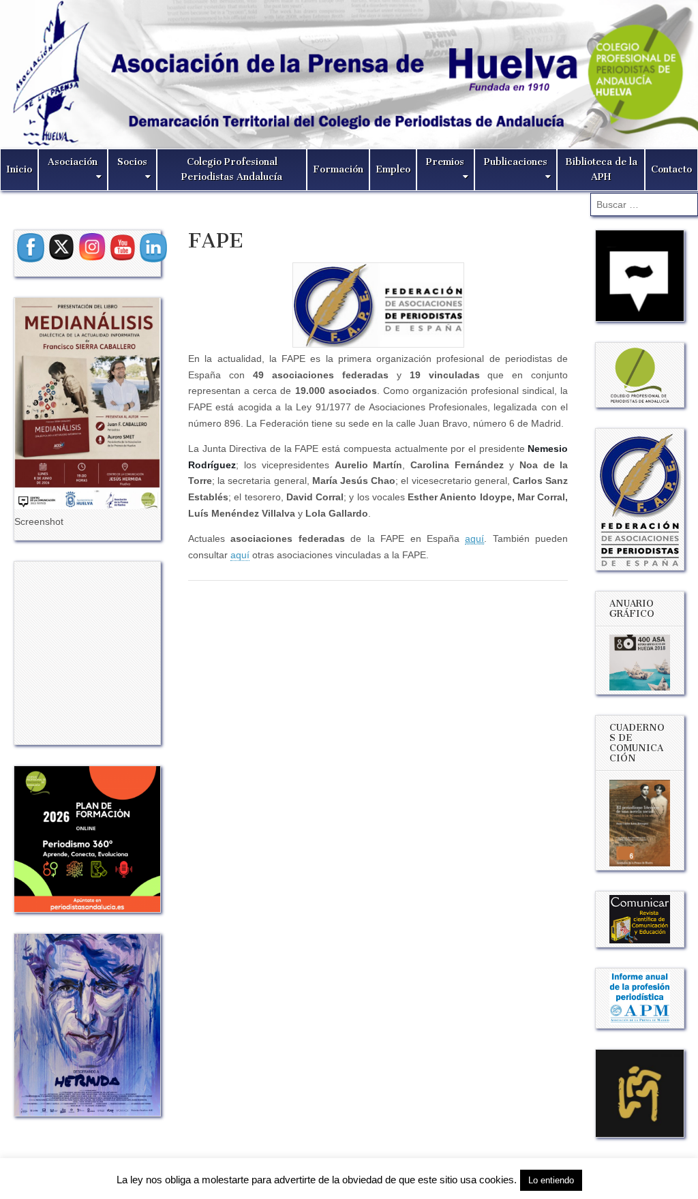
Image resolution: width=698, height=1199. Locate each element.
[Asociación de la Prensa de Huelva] (349, 74)
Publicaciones (515, 162)
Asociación (72, 162)
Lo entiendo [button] (551, 1180)
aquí (239, 554)
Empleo (393, 169)
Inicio (19, 169)
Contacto (671, 169)
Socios (132, 162)
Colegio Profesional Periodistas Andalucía (231, 169)
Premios (445, 162)
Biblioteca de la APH (601, 169)
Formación (338, 169)
